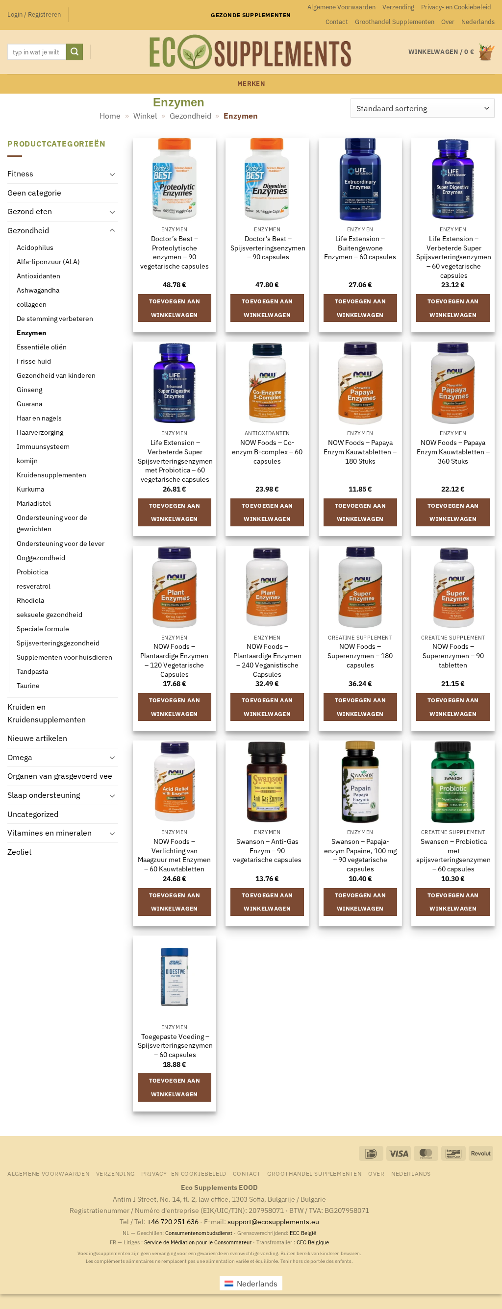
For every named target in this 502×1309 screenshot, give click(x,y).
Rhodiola (30, 600)
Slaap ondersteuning (43, 795)
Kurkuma (30, 489)
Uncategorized (32, 814)
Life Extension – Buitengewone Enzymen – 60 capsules (360, 247)
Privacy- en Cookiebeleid (456, 7)
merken (251, 83)
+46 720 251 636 (173, 1221)
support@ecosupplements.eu (273, 1221)
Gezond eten (29, 211)
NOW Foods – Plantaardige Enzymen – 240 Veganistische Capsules (267, 660)
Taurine (28, 685)
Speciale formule (43, 628)
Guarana (29, 403)
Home (110, 116)
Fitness (20, 173)
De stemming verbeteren (55, 318)
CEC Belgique (313, 1242)
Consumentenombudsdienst (198, 1233)
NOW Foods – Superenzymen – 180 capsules (360, 655)
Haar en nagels (39, 417)
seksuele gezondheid (49, 614)
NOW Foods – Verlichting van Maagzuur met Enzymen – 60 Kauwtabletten (174, 855)
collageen (32, 304)
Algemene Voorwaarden (341, 7)
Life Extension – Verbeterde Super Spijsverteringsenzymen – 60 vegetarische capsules (453, 257)
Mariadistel (34, 503)
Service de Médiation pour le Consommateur (197, 1242)
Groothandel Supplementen (394, 22)
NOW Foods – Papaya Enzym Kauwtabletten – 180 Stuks (360, 451)
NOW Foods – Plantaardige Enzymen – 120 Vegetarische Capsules (174, 660)
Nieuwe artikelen (37, 738)
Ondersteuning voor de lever (60, 542)
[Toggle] (112, 174)
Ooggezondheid (41, 557)
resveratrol (33, 586)
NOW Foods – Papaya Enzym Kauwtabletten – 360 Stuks (453, 451)
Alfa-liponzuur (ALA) (48, 261)
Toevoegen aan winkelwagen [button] (175, 308)
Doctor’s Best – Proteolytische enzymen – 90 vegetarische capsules (174, 252)
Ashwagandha (38, 290)
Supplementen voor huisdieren (64, 657)
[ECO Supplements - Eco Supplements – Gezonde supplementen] (251, 52)
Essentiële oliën (42, 346)
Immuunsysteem (43, 446)
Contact (337, 22)
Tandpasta (32, 671)
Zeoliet (19, 852)
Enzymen (31, 332)
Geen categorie (34, 193)
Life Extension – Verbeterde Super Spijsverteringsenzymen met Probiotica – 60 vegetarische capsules (175, 461)
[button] (34, 14)
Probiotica (32, 571)
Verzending (398, 7)
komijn (27, 460)
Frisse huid (34, 361)
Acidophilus (35, 246)
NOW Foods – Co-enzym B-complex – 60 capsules (267, 451)
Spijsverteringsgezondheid (58, 642)
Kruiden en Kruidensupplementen (46, 713)
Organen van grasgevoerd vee (59, 776)
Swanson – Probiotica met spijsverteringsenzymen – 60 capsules (453, 855)
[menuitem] (478, 22)
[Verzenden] (74, 52)
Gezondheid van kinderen (56, 375)
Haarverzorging (40, 432)
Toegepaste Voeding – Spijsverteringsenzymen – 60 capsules (175, 1045)
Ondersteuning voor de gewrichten (52, 523)
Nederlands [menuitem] (257, 1283)
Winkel (145, 116)
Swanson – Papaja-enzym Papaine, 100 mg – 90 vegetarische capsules (360, 855)
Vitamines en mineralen (49, 833)
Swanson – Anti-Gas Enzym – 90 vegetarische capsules (267, 850)
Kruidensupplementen (51, 474)
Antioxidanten (38, 275)
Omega (19, 757)
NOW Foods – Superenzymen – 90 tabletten (453, 655)
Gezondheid (190, 116)
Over (447, 22)
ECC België (303, 1233)
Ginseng (29, 389)
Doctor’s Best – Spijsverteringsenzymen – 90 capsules (267, 247)
